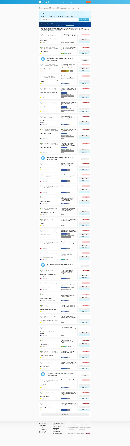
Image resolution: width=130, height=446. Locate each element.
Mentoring (70, 2)
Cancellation (87, 433)
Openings (65, 2)
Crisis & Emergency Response (67, 96)
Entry (68, 70)
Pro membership (42, 423)
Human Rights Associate (45, 106)
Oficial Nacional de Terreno (46, 298)
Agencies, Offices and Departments (43, 432)
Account (78, 2)
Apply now (84, 42)
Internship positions (57, 426)
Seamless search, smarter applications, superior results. (57, 24)
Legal (63, 42)
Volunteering (64, 83)
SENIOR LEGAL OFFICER (46, 257)
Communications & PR (69, 42)
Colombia (45, 42)
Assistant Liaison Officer (45, 68)
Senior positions (56, 431)
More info (84, 39)
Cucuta (49, 357)
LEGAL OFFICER (44, 51)
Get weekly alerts (83, 19)
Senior (65, 53)
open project (82, 429)
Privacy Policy (70, 433)
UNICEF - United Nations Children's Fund (49, 306)
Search (74, 2)
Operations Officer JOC (45, 287)
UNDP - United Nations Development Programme (49, 77)
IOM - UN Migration (48, 117)
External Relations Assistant (46, 407)
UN (45, 49)
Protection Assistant (44, 190)
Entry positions (56, 428)
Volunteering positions (57, 434)
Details (85, 60)
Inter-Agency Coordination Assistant (48, 178)
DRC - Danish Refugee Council (50, 35)
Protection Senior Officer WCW (47, 212)
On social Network (43, 429)
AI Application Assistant (52, 60)
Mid (62, 53)
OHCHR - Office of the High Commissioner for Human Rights (51, 89)
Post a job (83, 2)
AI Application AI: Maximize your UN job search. (60, 58)
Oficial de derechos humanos (46, 355)
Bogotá (42, 42)
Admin (72, 287)
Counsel (42, 223)
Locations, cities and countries (43, 434)
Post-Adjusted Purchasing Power (44, 427)
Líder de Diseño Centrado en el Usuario (49, 320)
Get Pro (88, 2)
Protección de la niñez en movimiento (48, 309)
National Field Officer (45, 201)
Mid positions (56, 429)
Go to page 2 (65, 414)
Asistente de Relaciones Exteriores (47, 167)
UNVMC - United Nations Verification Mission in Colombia (51, 48)
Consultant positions (57, 433)
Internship (63, 70)
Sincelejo (49, 300)
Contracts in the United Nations (58, 424)
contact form (71, 429)
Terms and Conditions (79, 433)
